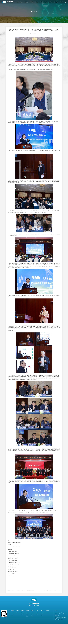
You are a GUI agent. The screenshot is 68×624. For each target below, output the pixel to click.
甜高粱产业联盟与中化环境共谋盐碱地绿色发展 (52, 590)
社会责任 (46, 2)
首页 (17, 2)
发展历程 (12, 615)
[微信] (59, 613)
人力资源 (51, 2)
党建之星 (27, 616)
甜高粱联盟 (56, 2)
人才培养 (42, 615)
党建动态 (27, 615)
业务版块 (26, 2)
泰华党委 (36, 2)
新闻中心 (31, 2)
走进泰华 (21, 2)
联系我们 (61, 2)
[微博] (63, 613)
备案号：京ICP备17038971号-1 (59, 619)
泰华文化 (41, 2)
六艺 (58, 615)
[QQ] (61, 613)
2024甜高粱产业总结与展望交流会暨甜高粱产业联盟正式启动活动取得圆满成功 (23, 590)
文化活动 (32, 615)
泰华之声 (32, 616)
